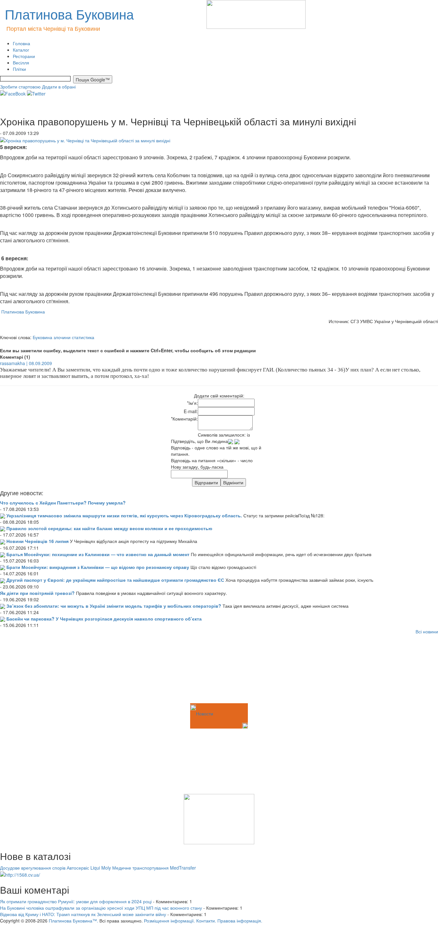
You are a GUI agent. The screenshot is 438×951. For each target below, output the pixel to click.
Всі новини (427, 631)
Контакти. (206, 920)
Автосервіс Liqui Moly (89, 867)
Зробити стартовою (20, 86)
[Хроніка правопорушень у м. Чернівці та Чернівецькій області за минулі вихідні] (85, 139)
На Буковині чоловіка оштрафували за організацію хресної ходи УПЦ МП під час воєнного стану (101, 908)
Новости (204, 713)
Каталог (21, 49)
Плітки (19, 69)
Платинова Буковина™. (73, 920)
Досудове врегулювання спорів (32, 867)
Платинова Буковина (22, 311)
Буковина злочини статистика (63, 337)
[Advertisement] (32, 670)
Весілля (21, 62)
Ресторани (24, 56)
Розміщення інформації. (169, 920)
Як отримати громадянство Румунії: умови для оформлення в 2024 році (76, 901)
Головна (21, 43)
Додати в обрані (59, 86)
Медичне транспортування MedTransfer (154, 867)
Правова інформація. (239, 920)
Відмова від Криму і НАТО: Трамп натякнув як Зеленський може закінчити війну (83, 914)
